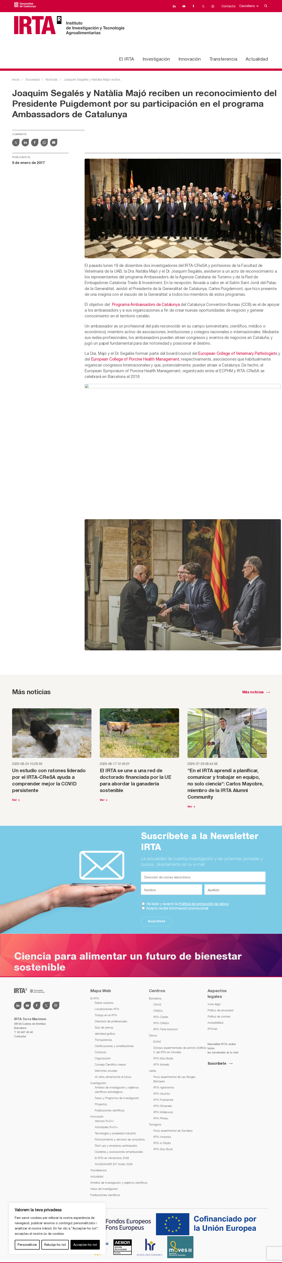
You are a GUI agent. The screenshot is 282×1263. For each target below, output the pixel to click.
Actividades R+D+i (106, 1127)
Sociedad (33, 79)
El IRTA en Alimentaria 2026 (112, 1158)
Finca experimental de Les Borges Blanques (174, 1079)
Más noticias (253, 692)
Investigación (156, 58)
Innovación (189, 58)
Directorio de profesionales (111, 1021)
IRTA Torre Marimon (165, 1029)
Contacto (228, 6)
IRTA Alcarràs (161, 1093)
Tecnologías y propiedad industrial (115, 1133)
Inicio (16, 79)
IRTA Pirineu (160, 1118)
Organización (103, 1058)
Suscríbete (156, 921)
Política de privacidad (220, 1010)
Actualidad (257, 58)
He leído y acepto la (187, 904)
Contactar (20, 1036)
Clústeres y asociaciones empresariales (119, 1151)
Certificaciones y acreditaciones (114, 1046)
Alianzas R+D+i (104, 1121)
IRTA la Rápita (162, 1143)
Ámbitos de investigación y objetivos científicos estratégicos (117, 1090)
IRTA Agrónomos (163, 1087)
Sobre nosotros (104, 1002)
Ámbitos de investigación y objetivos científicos (118, 1182)
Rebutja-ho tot (55, 1244)
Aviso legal (214, 1004)
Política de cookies (219, 1016)
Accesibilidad (215, 1022)
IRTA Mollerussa (163, 1112)
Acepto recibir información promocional (176, 908)
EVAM (157, 1041)
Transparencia (103, 1040)
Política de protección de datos (204, 904)
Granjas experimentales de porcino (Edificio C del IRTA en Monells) (179, 1050)
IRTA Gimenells (162, 1106)
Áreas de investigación (104, 1188)
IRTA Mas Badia (163, 1058)
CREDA (158, 1010)
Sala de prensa (104, 1027)
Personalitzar (27, 1244)
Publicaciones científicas (109, 1110)
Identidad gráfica (105, 1033)
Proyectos (101, 1104)
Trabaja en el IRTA (106, 1015)
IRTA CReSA (161, 1023)
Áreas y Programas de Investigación (117, 1098)
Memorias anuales (106, 1070)
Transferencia (223, 58)
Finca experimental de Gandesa (173, 1130)
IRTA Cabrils (160, 1017)
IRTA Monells (161, 1064)
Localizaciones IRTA (107, 1009)
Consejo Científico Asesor (110, 1064)
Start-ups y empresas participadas (116, 1145)
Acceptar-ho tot (85, 1244)
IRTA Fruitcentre (163, 1099)
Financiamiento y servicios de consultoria (120, 1139)
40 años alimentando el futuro (113, 1077)
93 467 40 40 (25, 1032)
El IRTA (126, 58)
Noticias (52, 79)
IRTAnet (212, 1028)
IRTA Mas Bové (163, 1149)
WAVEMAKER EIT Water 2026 (113, 1164)
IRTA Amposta (162, 1136)
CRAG (157, 1004)
